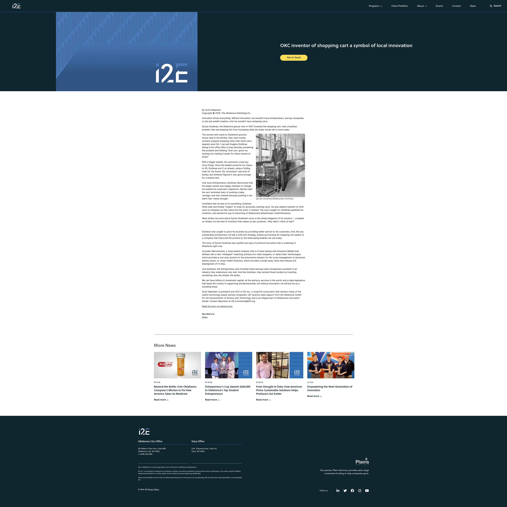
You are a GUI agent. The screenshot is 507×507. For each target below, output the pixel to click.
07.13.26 (157, 382)
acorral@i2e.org (187, 473)
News (473, 6)
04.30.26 (208, 382)
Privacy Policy (153, 489)
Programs (374, 6)
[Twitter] (345, 490)
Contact (456, 6)
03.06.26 (259, 382)
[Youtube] (367, 490)
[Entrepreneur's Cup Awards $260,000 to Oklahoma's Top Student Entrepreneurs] (228, 365)
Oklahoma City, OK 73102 (148, 451)
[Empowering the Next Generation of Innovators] (330, 365)
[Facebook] (352, 490)
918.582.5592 (197, 473)
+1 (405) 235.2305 (145, 454)
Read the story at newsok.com (217, 306)
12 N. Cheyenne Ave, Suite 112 (204, 448)
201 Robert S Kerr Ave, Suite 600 (152, 448)
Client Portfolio (399, 6)
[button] (493, 6)
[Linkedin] (338, 490)
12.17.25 (310, 382)
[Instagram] (359, 490)
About (420, 6)
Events (439, 6)
